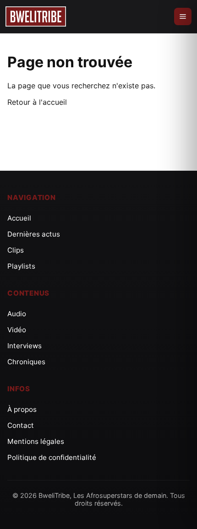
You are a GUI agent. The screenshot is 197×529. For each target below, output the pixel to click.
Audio (16, 313)
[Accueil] (35, 16)
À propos (22, 409)
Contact (20, 425)
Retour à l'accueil (37, 102)
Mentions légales (35, 441)
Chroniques (26, 361)
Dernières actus (33, 234)
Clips (15, 250)
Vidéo (16, 329)
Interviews (24, 345)
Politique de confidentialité (51, 457)
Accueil (19, 218)
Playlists (21, 266)
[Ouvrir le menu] (183, 16)
